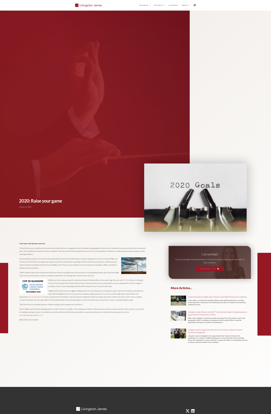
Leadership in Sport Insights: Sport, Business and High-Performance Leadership (217, 297)
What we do (158, 5)
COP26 (125, 280)
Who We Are (143, 5)
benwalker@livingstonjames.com (31, 315)
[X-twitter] (188, 411)
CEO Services (173, 5)
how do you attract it (35, 297)
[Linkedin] (193, 411)
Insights (185, 5)
